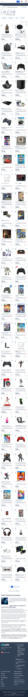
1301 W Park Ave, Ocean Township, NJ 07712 (21, 650)
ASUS (17, 18)
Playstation (11, 18)
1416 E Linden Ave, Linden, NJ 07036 (20, 646)
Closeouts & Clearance (7, 692)
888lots (17, 630)
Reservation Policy (18, 671)
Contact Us (19, 668)
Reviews (3, 683)
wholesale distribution (14, 638)
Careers (2, 685)
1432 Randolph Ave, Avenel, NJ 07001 (20, 654)
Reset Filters (24, 7)
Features (3, 673)
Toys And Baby (8, 625)
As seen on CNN (6, 652)
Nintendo (4, 18)
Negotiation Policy (18, 673)
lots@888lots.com (19, 659)
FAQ (2, 679)
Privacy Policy (17, 677)
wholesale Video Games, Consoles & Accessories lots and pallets (14, 635)
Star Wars (23, 18)
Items (5, 7)
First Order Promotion (5, 671)
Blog (2, 681)
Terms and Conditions (18, 675)
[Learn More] (22, 1)
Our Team (3, 675)
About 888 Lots (4, 677)
